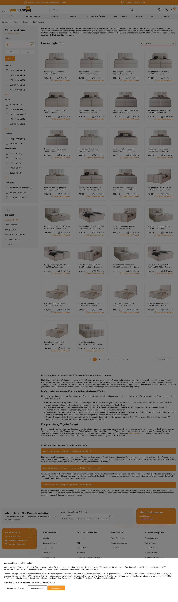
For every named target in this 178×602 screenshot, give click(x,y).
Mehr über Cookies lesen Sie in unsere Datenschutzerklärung (29, 582)
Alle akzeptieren (56, 588)
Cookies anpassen (37, 588)
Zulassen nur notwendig (15, 588)
